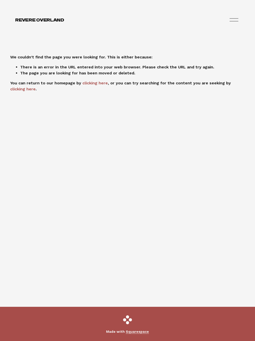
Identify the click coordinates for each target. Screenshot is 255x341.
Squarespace (137, 332)
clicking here (95, 83)
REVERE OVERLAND (39, 20)
